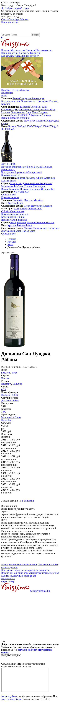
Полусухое (29, 120)
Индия (13, 115)
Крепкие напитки (10, 175)
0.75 (3, 389)
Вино (4, 95)
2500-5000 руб (34, 126)
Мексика (24, 189)
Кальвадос (31, 178)
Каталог (5, 50)
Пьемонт (6, 383)
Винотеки (31, 564)
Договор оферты (29, 570)
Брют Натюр (22, 231)
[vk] (24, 614)
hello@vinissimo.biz (40, 591)
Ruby (24, 208)
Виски (13, 180)
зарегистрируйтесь (11, 699)
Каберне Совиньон (32, 109)
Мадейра (38, 200)
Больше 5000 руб (17, 126)
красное (5, 372)
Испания (6, 118)
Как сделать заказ (10, 55)
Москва (24, 19)
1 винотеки (28, 500)
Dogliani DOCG (9, 395)
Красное (5, 104)
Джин (40, 178)
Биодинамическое (10, 101)
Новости (30, 50)
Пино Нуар (49, 109)
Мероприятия (17, 50)
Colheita (32, 208)
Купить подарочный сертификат (18, 575)
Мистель (28, 200)
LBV (39, 208)
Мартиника (7, 186)
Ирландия (35, 189)
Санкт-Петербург (10, 19)
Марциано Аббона (11, 417)
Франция (24, 118)
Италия (15, 118)
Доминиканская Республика (37, 183)
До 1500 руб (7, 129)
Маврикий (16, 183)
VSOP (21, 191)
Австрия (46, 115)
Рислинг (5, 112)
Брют (32, 231)
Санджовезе (7, 109)
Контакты (24, 53)
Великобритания (10, 189)
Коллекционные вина (12, 217)
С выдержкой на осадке (31, 98)
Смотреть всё (34, 172)
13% (3, 411)
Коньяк (5, 180)
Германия (36, 115)
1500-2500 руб (50, 126)
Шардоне (25, 106)
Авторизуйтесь (9, 696)
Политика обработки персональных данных (35, 573)
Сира (28, 112)
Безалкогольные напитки (14, 214)
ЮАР (21, 115)
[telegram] (24, 638)
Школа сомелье (44, 50)
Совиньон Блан (38, 106)
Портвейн (18, 200)
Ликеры (20, 178)
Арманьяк (49, 178)
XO (27, 191)
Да (2, 8)
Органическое (28, 101)
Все (53, 189)
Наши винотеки (9, 22)
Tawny (17, 208)
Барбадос (19, 186)
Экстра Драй (8, 231)
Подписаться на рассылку (8, 580)
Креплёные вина (10, 197)
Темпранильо (18, 112)
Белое (16, 98)
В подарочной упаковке (14, 172)
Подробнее (7, 420)
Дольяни (17, 383)
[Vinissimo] (15, 31)
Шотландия (39, 186)
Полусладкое (52, 120)
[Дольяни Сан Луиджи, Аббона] (14, 346)
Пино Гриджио (40, 112)
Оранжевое (43, 101)
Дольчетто (10, 400)
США (27, 115)
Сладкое (40, 120)
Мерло (18, 109)
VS (15, 191)
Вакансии (35, 53)
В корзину (6, 434)
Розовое (53, 101)
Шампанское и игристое (14, 219)
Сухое (4, 123)
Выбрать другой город (17, 8)
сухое (14, 372)
